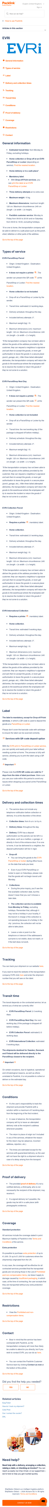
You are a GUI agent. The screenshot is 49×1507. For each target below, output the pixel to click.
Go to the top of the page (12, 239)
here (41, 966)
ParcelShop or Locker (21, 724)
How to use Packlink (13, 20)
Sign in (39, 7)
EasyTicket (6, 1403)
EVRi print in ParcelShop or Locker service (28, 745)
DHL (4, 1416)
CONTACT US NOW (24, 1503)
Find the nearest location (24, 165)
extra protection (29, 1253)
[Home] (8, 3)
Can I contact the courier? (12, 1413)
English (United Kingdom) (32, 4)
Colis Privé (6, 1409)
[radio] (11, 1387)
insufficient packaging (28, 1278)
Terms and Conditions (28, 1494)
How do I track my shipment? (13, 1406)
